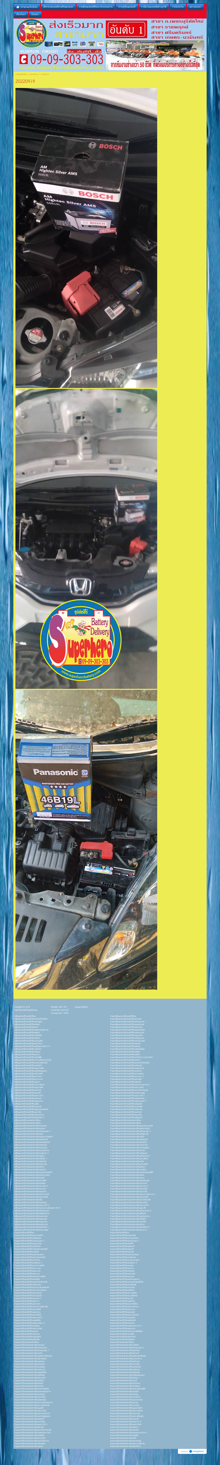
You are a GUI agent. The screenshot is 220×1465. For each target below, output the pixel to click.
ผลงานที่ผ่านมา (34, 74)
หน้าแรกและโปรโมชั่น (21, 74)
